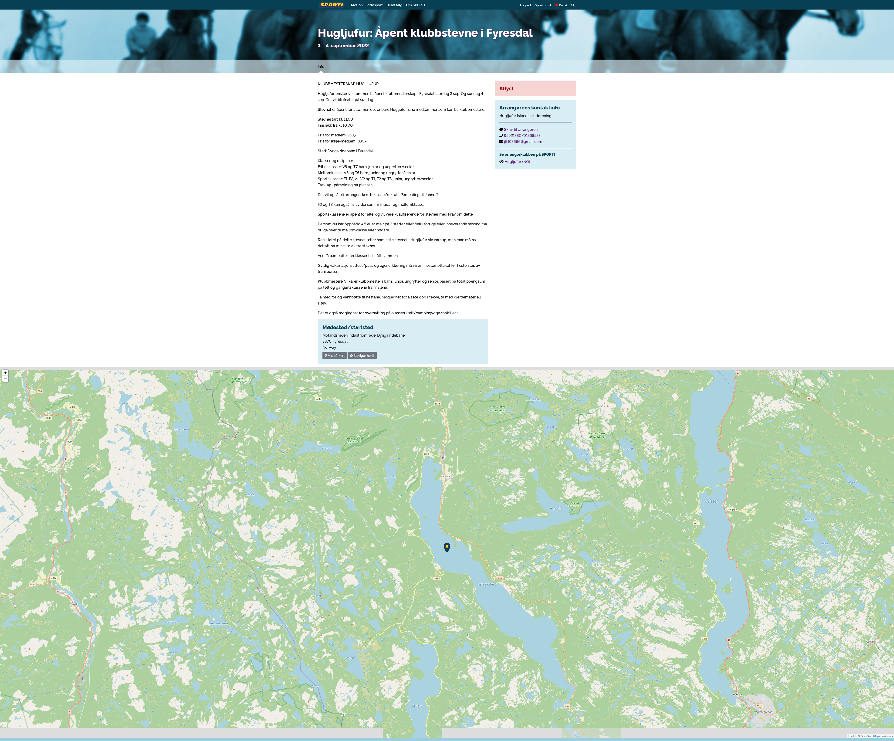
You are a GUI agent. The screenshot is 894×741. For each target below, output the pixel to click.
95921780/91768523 (522, 135)
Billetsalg (394, 4)
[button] (561, 5)
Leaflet (852, 736)
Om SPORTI (415, 4)
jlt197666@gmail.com (523, 141)
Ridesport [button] (374, 4)
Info (321, 66)
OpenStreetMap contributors (877, 736)
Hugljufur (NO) (517, 161)
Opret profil (543, 5)
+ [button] (5, 372)
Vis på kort (336, 355)
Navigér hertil (364, 355)
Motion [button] (357, 4)
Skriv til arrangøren (521, 129)
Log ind (525, 5)
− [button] (5, 378)
